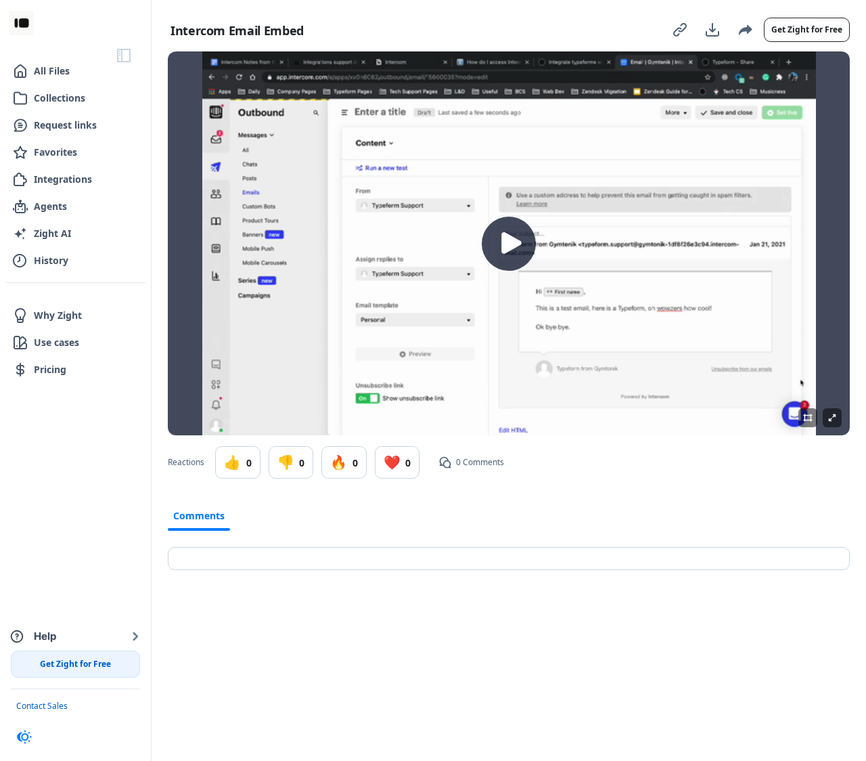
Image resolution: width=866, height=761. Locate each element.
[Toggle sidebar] (124, 55)
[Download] (712, 29)
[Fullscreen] (832, 417)
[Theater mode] (807, 417)
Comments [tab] (199, 515)
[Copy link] (679, 29)
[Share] (744, 29)
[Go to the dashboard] (21, 23)
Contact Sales (42, 706)
